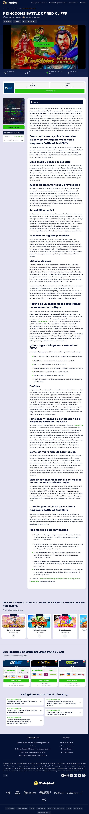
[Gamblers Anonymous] (17, 792)
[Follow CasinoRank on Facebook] (63, 775)
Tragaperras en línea (38, 3)
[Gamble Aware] (68, 792)
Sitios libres (72, 3)
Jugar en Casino (44, 44)
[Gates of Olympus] (13, 626)
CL (4, 775)
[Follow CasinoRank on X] (71, 775)
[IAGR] (8, 792)
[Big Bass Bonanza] (39, 626)
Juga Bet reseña (72, 683)
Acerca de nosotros (66, 743)
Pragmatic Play (18, 136)
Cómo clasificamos (66, 752)
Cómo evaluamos (66, 749)
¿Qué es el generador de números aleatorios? (33, 755)
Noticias (83, 3)
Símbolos (33, 746)
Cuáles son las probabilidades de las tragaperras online (33, 749)
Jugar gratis (44, 50)
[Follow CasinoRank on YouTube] (75, 775)
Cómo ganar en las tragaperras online (33, 752)
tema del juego (43, 321)
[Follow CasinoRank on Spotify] (79, 775)
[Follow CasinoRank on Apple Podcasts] (84, 775)
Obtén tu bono (49, 91)
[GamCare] (30, 792)
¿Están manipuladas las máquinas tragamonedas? (33, 743)
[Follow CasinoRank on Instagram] (67, 775)
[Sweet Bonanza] (65, 626)
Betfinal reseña (44, 683)
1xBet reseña (16, 683)
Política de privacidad (67, 746)
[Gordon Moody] (45, 792)
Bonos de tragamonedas (57, 3)
